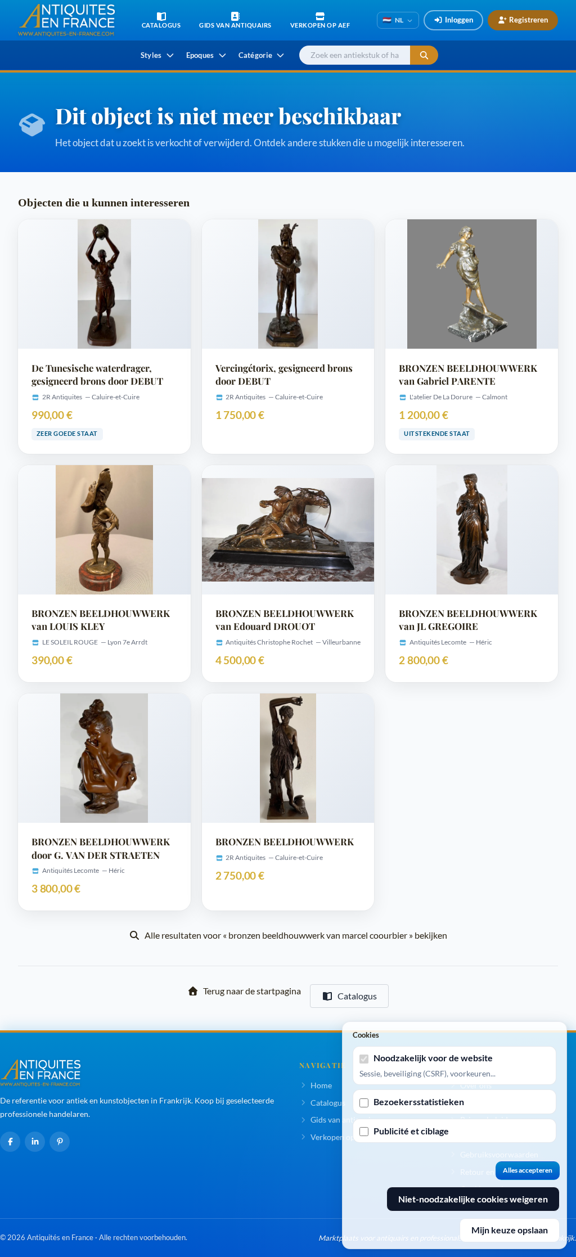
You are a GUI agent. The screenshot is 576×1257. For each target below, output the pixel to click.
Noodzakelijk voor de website (433, 1057)
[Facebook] (10, 1142)
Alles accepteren (527, 1170)
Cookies (366, 1034)
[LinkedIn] (35, 1142)
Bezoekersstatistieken (419, 1101)
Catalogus (357, 995)
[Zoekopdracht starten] (424, 55)
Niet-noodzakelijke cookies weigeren (473, 1198)
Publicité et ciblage (411, 1130)
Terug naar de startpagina (252, 990)
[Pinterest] (60, 1142)
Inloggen (459, 19)
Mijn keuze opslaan (509, 1229)
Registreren (528, 19)
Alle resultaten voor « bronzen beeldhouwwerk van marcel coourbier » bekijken (296, 935)
